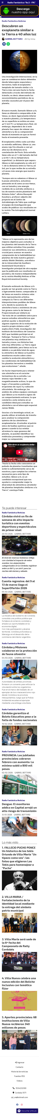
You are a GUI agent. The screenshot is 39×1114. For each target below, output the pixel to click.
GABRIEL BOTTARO (14, 39)
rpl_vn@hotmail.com (19, 1097)
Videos (19, 1081)
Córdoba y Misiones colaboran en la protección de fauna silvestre (19, 651)
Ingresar (20, 1062)
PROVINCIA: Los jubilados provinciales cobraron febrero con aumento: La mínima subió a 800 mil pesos (18, 762)
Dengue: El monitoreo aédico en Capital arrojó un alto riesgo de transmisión (19, 807)
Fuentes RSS (19, 1076)
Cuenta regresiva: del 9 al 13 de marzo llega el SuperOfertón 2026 (18, 584)
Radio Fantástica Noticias (14, 21)
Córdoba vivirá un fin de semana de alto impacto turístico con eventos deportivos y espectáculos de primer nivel (19, 523)
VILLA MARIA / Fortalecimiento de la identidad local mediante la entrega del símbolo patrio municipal (18, 903)
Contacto (19, 1067)
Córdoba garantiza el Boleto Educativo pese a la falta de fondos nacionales (19, 716)
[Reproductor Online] (19, 17)
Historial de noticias (19, 1071)
